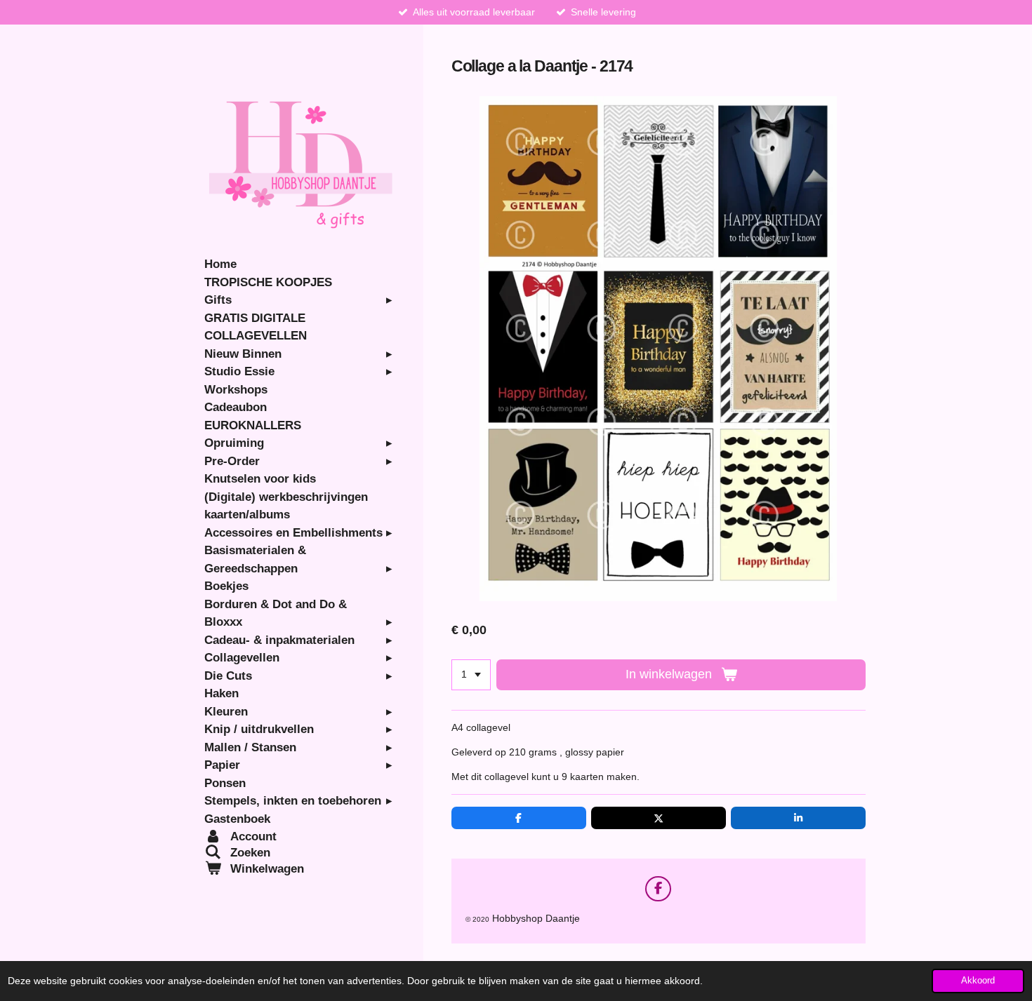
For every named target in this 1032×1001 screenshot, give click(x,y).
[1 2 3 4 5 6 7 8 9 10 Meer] (471, 674)
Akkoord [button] (978, 981)
